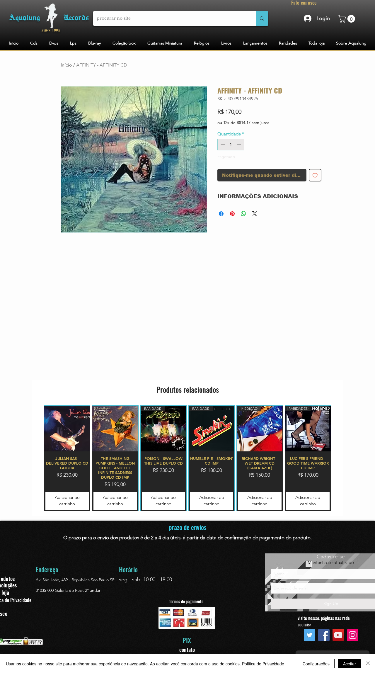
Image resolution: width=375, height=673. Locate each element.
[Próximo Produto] (339, 458)
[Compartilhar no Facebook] (221, 213)
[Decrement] (222, 144)
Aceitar (349, 664)
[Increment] (239, 144)
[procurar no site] (262, 18)
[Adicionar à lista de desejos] (315, 175)
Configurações (316, 664)
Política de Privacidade (263, 664)
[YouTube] (338, 635)
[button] (347, 19)
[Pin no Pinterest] (232, 213)
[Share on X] (254, 213)
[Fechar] (367, 663)
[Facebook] (324, 635)
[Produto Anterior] (35, 458)
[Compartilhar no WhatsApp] (243, 213)
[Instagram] (352, 635)
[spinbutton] (231, 144)
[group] (187, 458)
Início (66, 65)
